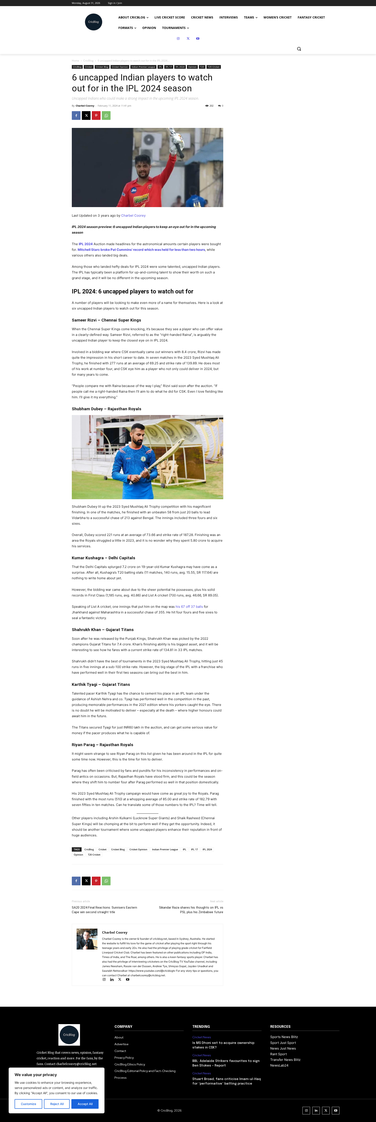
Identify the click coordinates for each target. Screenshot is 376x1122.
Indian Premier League (143, 66)
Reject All (57, 1104)
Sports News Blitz (284, 1037)
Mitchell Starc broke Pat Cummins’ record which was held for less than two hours (141, 250)
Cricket (88, 66)
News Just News (283, 1048)
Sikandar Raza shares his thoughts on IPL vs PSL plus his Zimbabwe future (191, 910)
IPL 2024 (180, 66)
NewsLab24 (279, 1065)
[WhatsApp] (106, 115)
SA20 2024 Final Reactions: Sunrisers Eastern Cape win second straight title (104, 910)
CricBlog (88, 60)
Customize (28, 1104)
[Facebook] (76, 115)
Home (75, 60)
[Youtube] (198, 38)
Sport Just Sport (283, 1043)
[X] (188, 38)
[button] (299, 49)
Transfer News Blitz (285, 1060)
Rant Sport (278, 1054)
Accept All (85, 1104)
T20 (202, 66)
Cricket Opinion (120, 66)
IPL (160, 66)
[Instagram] (178, 38)
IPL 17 (169, 66)
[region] (56, 1090)
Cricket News (201, 1037)
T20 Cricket (214, 66)
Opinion (192, 66)
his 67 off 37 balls (190, 607)
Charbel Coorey (85, 105)
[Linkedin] (114, 979)
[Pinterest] (96, 115)
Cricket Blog (102, 66)
